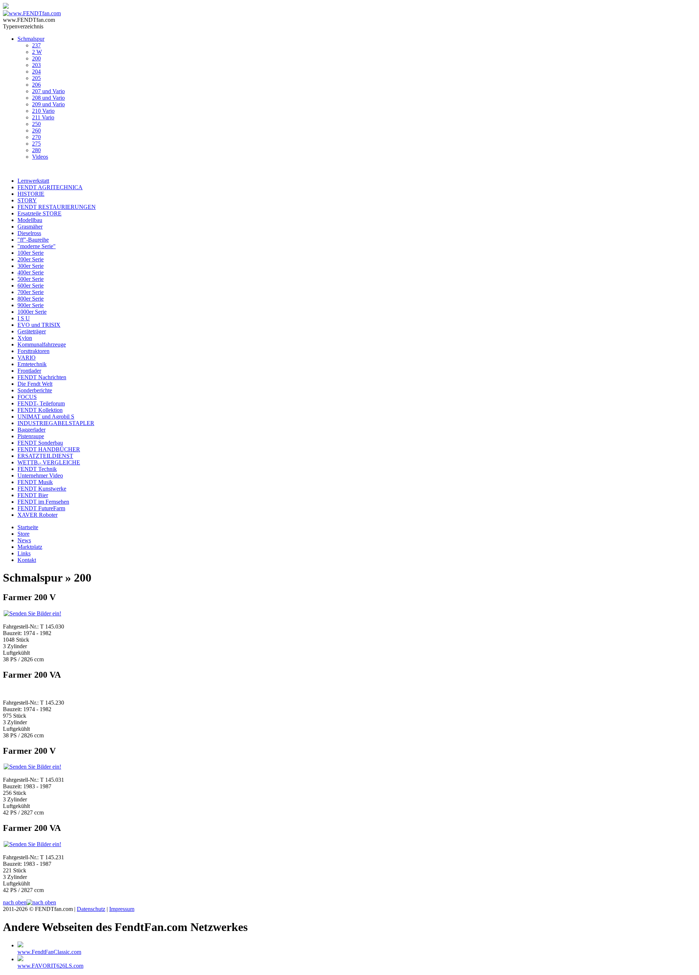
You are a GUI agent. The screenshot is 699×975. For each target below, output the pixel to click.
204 (36, 71)
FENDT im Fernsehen (43, 502)
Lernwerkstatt (33, 181)
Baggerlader (31, 430)
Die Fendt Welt (34, 384)
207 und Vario (48, 91)
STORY (27, 200)
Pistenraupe (30, 436)
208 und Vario (48, 98)
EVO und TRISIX (38, 325)
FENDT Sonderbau (40, 443)
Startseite (27, 527)
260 (36, 130)
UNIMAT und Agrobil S (45, 416)
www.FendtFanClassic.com (49, 952)
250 (36, 124)
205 (36, 78)
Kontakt (26, 560)
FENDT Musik (35, 482)
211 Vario (43, 117)
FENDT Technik (37, 469)
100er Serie (30, 253)
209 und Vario (48, 104)
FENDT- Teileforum (41, 403)
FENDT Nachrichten (41, 377)
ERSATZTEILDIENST (45, 456)
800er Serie (30, 299)
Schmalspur (30, 39)
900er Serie (30, 305)
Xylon (24, 338)
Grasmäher (30, 226)
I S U (23, 318)
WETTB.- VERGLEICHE (48, 462)
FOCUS (27, 397)
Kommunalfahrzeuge (41, 344)
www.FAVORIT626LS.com (50, 966)
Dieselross (29, 233)
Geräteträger (31, 331)
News (24, 540)
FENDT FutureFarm (41, 508)
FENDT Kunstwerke (41, 488)
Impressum (121, 909)
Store (23, 534)
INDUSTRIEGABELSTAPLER (55, 423)
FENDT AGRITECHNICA (50, 187)
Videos (40, 157)
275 (36, 143)
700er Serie (30, 292)
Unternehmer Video (40, 475)
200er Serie (30, 259)
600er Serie (30, 285)
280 (36, 150)
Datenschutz (91, 909)
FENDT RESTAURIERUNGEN (56, 207)
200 (36, 58)
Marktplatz (29, 547)
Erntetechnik (32, 364)
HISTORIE (30, 194)
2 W (37, 52)
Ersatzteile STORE (39, 213)
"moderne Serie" (36, 246)
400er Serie (30, 272)
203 (36, 65)
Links (24, 553)
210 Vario (43, 111)
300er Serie (30, 266)
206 (36, 85)
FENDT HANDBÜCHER (48, 449)
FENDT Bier (32, 495)
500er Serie (30, 279)
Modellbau (29, 220)
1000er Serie (32, 312)
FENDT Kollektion (40, 410)
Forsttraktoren (33, 351)
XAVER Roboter (37, 515)
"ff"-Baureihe (33, 240)
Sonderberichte (34, 390)
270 (36, 137)
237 (36, 45)
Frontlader (29, 371)
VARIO (26, 357)
